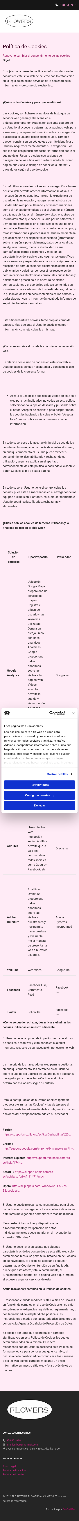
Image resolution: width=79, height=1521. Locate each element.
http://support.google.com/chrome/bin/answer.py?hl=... (39, 1148)
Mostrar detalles (57, 774)
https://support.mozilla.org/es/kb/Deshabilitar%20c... (37, 1134)
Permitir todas (39, 784)
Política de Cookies (13, 1474)
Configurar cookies (37, 795)
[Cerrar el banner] (73, 713)
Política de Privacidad (15, 1470)
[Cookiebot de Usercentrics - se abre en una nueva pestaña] (49, 713)
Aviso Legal (9, 1466)
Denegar (39, 805)
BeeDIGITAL (69, 1509)
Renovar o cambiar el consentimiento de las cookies (36, 55)
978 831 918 (68, 5)
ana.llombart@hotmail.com (22, 1444)
